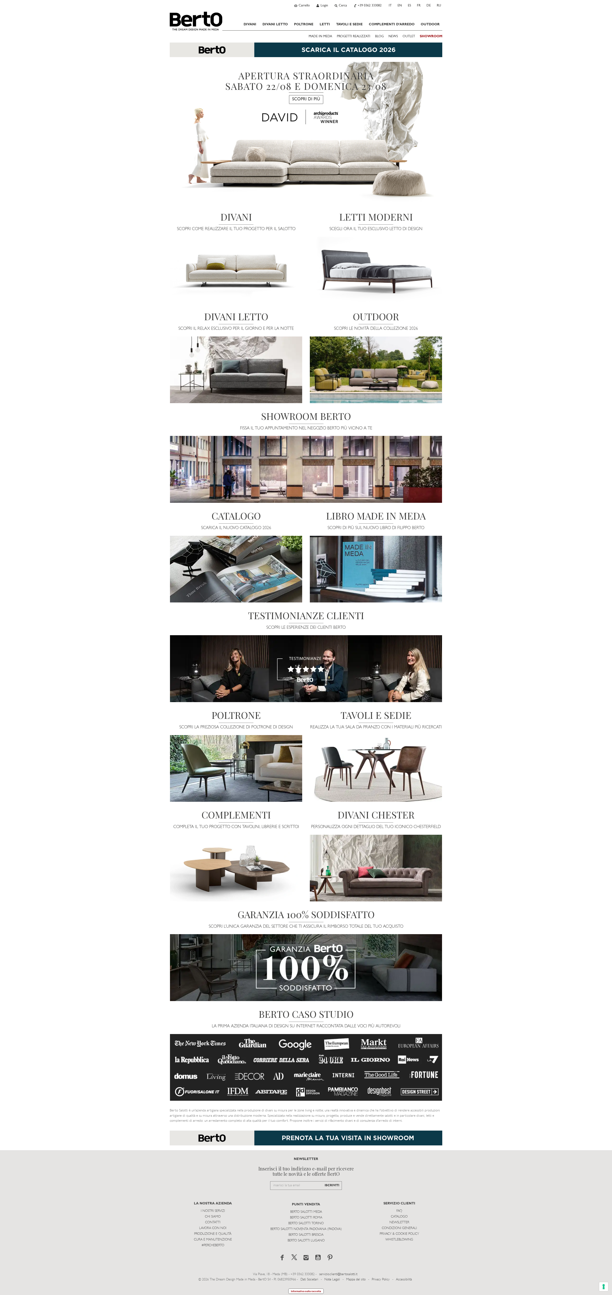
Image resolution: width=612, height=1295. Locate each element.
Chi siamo (213, 1217)
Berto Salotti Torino (306, 1223)
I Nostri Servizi (213, 1211)
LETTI (325, 24)
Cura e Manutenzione (213, 1239)
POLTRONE (303, 24)
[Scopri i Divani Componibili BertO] (236, 270)
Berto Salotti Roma (306, 1217)
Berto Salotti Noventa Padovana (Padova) (306, 1229)
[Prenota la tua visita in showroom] (306, 52)
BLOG (379, 36)
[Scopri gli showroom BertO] (306, 469)
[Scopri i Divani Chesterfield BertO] (376, 868)
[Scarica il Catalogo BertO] (236, 569)
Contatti (212, 1222)
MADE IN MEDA (320, 36)
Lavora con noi (212, 1228)
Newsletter (399, 1222)
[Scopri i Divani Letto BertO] (236, 369)
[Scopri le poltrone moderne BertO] (236, 768)
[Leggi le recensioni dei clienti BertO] (306, 668)
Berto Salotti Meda (306, 1212)
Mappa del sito (356, 1279)
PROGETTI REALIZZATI (353, 36)
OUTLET (409, 36)
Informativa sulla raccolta (306, 1291)
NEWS (393, 36)
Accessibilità (404, 1279)
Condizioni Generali (399, 1228)
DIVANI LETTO (275, 24)
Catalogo (399, 1217)
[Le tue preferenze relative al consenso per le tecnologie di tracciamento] (603, 1286)
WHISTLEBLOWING (399, 1239)
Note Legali (332, 1279)
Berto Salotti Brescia (306, 1235)
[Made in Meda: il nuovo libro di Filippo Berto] (376, 569)
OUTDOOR (430, 24)
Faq (399, 1211)
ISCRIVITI (332, 1185)
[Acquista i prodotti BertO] (376, 768)
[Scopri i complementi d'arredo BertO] (236, 868)
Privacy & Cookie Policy (399, 1234)
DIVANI (250, 24)
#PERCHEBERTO (213, 1245)
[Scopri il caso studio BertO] (306, 1067)
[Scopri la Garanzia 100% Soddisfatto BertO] (306, 967)
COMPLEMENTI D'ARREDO (392, 24)
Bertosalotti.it (196, 21)
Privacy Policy (381, 1279)
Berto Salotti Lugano (306, 1240)
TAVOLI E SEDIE (349, 24)
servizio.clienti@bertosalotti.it (338, 1274)
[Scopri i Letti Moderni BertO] (376, 270)
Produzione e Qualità (212, 1234)
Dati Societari (309, 1279)
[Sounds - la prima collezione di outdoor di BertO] (376, 369)
